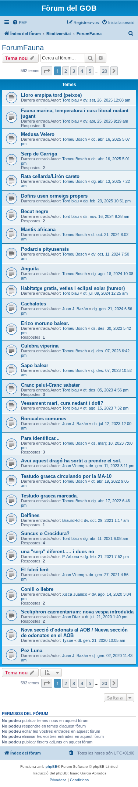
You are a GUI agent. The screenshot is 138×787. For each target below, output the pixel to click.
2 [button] (65, 71)
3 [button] (73, 71)
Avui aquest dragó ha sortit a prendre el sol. (71, 460)
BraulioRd (70, 520)
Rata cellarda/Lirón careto (50, 176)
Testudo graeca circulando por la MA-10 (66, 476)
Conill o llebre (37, 589)
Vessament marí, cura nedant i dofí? (62, 403)
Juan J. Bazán (75, 309)
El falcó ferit (35, 569)
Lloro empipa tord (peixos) (51, 95)
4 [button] (82, 71)
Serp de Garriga (39, 154)
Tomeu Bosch (74, 139)
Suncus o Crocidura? (45, 533)
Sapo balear (34, 365)
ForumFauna (23, 48)
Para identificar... (40, 438)
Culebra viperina (40, 346)
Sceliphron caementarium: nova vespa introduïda (77, 612)
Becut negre (34, 211)
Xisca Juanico (74, 594)
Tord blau (70, 100)
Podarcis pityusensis (45, 249)
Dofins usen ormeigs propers (54, 196)
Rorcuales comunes (43, 418)
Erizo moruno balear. (45, 323)
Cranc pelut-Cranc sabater (50, 385)
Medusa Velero (37, 134)
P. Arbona (70, 556)
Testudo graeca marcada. (49, 496)
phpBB (51, 766)
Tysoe (67, 640)
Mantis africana (38, 229)
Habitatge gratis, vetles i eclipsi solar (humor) (73, 288)
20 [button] (104, 71)
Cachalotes (33, 304)
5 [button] (90, 71)
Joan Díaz (71, 617)
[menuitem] (19, 22)
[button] (46, 70)
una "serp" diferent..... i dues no (57, 551)
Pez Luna (31, 650)
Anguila (30, 268)
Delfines (30, 515)
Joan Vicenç (73, 465)
